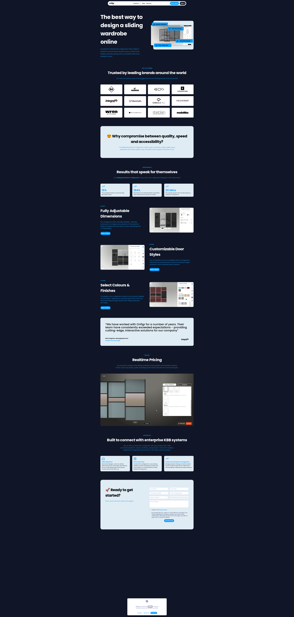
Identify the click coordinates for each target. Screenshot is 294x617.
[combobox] (158, 497)
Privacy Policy (163, 510)
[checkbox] (150, 510)
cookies (150, 606)
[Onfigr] (111, 3)
